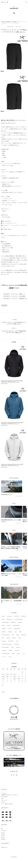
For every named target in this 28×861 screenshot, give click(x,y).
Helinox (9, 628)
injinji (16, 631)
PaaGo (19, 638)
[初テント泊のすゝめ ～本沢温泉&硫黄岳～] (11, 593)
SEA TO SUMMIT (5, 647)
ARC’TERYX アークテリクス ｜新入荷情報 (14, 296)
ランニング (4, 656)
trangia (18, 653)
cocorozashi (3, 830)
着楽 (2, 828)
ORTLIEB (8, 638)
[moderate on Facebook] (7, 2)
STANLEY (10, 650)
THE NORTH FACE (5, 653)
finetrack (9, 625)
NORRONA (23, 634)
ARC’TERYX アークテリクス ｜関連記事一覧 (15, 298)
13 (14, 676)
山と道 (10, 656)
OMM (3, 638)
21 (18, 678)
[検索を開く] (26, 2)
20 (14, 678)
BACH (3, 619)
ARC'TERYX (18, 26)
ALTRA (3, 616)
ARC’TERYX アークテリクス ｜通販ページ (14, 294)
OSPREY (14, 638)
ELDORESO (13, 622)
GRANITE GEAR (16, 625)
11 (7, 676)
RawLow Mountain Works (7, 644)
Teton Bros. (17, 650)
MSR (13, 634)
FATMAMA (3, 839)
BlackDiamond (10, 619)
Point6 (17, 641)
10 (3, 676)
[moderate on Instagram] (2, 2)
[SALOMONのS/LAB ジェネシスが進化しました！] (11, 512)
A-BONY (3, 835)
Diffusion (3, 832)
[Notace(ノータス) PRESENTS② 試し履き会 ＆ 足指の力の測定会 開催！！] (11, 539)
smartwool (18, 647)
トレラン (24, 653)
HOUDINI (4, 631)
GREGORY (4, 628)
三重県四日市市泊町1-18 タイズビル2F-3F (9, 794)
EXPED (3, 625)
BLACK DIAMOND (18, 619)
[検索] (25, 691)
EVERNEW (20, 622)
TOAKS (13, 653)
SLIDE (12, 647)
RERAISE (3, 837)
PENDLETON (10, 641)
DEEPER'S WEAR (5, 622)
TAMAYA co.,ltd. (4, 847)
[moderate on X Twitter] (5, 2)
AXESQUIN (23, 616)
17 (3, 678)
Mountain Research (6, 634)
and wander (9, 616)
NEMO (17, 634)
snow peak (4, 650)
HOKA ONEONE (17, 628)
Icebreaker (10, 631)
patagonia (4, 641)
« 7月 (2, 685)
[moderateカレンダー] (11, 486)
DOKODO (3, 834)
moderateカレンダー (6, 494)
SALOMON (16, 644)
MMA (20, 631)
